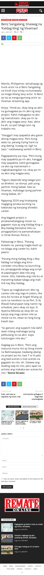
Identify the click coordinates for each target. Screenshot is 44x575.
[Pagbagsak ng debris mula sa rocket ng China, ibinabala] (7, 415)
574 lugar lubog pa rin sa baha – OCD (35, 421)
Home (2, 16)
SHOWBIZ (15, 20)
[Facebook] (3, 38)
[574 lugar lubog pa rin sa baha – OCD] (36, 415)
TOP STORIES (23, 20)
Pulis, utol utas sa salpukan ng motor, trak (11, 395)
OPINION (19, 569)
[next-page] (23, 428)
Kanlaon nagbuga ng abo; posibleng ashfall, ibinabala (21, 422)
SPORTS (30, 566)
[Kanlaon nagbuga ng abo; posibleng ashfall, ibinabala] (22, 415)
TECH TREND (10, 569)
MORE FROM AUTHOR (29, 407)
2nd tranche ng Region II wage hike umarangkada (33, 396)
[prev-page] (20, 428)
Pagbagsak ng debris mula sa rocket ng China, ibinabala (7, 422)
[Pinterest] (14, 38)
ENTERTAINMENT (12, 16)
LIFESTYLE (38, 566)
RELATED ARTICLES (13, 407)
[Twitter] (9, 38)
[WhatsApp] (19, 38)
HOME (5, 566)
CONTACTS (28, 569)
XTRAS (35, 569)
